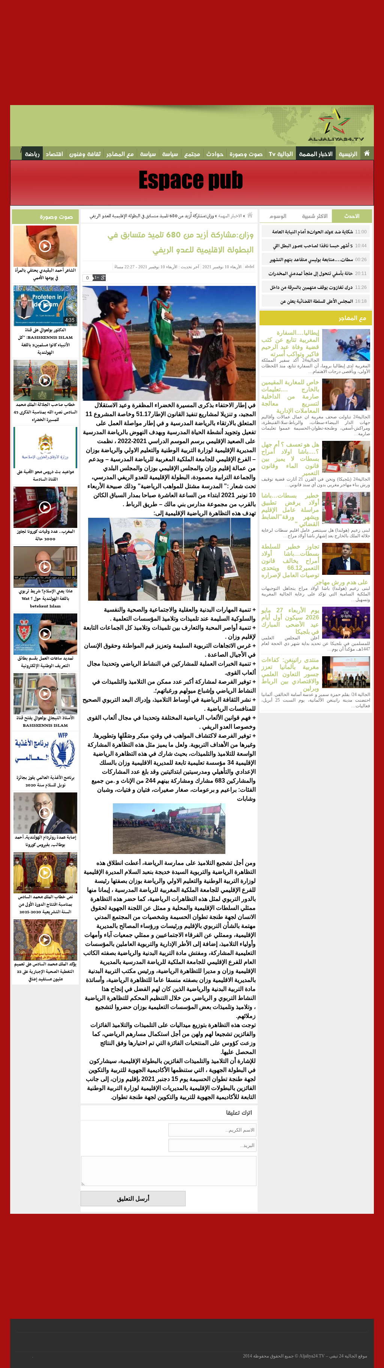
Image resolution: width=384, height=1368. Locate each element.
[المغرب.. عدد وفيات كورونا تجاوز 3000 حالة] (45, 507)
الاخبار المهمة (316, 154)
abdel (249, 267)
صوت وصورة (246, 154)
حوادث (215, 154)
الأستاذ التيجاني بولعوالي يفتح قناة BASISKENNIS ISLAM (45, 721)
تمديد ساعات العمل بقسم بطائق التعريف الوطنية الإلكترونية (46, 662)
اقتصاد (54, 154)
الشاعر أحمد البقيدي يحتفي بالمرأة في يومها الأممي (45, 274)
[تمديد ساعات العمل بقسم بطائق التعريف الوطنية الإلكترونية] (45, 634)
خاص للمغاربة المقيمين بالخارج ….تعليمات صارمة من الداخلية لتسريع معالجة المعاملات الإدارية (290, 396)
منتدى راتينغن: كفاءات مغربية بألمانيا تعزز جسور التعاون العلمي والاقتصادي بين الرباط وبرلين (290, 674)
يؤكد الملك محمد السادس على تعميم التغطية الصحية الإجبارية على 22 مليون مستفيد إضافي (45, 972)
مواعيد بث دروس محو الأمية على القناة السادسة (45, 475)
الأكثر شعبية (315, 216)
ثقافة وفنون (84, 154)
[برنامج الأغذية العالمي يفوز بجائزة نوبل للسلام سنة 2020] (45, 753)
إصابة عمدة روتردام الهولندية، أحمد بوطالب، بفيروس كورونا (45, 841)
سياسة (170, 154)
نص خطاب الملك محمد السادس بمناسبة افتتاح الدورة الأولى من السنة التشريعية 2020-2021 (45, 904)
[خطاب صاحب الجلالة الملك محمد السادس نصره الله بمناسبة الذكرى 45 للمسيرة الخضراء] (45, 380)
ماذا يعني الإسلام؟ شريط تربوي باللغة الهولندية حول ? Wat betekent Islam (45, 599)
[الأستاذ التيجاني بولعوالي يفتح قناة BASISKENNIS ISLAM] (45, 693)
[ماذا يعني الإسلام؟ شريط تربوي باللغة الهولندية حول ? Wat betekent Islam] (45, 567)
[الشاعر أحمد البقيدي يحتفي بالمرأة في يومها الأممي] (45, 246)
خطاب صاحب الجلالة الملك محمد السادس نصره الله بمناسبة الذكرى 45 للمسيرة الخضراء (45, 412)
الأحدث (352, 216)
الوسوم (277, 216)
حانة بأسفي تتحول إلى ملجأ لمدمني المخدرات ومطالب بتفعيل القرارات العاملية (317, 278)
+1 (96, 277)
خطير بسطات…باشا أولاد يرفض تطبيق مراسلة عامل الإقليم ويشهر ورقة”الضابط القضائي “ (290, 509)
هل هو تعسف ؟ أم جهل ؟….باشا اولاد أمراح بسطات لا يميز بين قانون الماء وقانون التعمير (290, 458)
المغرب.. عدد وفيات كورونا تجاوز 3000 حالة (45, 535)
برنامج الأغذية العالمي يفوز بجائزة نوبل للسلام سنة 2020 (45, 781)
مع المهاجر (120, 154)
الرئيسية (348, 154)
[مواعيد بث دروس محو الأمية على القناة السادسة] (45, 447)
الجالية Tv (281, 154)
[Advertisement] (192, 52)
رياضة (32, 154)
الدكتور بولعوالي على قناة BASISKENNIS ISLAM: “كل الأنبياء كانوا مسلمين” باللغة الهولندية (45, 341)
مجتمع (192, 154)
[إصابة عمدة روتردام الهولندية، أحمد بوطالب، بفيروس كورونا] (45, 813)
